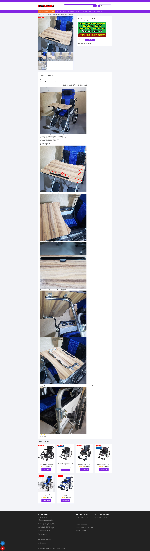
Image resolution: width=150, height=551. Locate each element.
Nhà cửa (77, 11)
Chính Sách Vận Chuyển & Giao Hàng (83, 520)
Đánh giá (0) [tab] (50, 75)
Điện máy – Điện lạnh (61, 11)
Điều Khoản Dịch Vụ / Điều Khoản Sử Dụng (84, 527)
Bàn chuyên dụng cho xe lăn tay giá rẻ (51, 82)
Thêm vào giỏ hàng (90, 39)
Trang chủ (40, 14)
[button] (71, 18)
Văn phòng (99, 11)
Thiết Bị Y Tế (44, 14)
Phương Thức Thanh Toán (81, 530)
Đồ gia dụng (71, 11)
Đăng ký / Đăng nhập (42, 1)
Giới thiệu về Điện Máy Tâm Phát (101, 517)
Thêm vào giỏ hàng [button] (46, 469)
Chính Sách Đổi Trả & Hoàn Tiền (82, 517)
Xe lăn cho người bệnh (52, 14)
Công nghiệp (84, 11)
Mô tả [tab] (42, 75)
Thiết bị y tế (92, 11)
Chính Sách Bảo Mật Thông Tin (82, 524)
